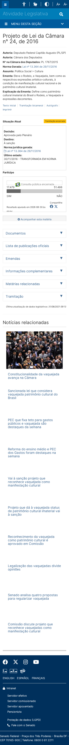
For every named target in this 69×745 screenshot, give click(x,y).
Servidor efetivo (17, 695)
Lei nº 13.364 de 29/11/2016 (39, 66)
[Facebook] (6, 662)
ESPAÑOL (23, 678)
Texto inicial (10, 105)
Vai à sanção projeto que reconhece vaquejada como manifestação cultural (29, 481)
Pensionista (14, 711)
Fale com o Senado (23, 725)
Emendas (13, 259)
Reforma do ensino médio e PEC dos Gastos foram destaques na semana (32, 452)
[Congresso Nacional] (13, 671)
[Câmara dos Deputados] (5, 671)
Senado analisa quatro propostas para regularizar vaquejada (33, 596)
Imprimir (7, 109)
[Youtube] (35, 662)
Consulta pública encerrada (37, 184)
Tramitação (14, 296)
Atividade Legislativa (25, 13)
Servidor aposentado (20, 706)
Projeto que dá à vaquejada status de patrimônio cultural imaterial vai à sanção (34, 511)
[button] (24, 4)
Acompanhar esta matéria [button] (36, 219)
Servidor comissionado (21, 701)
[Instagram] (26, 662)
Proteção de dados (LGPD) (24, 719)
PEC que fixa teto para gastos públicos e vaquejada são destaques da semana (30, 423)
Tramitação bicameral (31, 105)
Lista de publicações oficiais (27, 246)
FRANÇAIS (38, 678)
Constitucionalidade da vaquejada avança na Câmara (33, 376)
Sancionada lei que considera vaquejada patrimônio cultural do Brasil (33, 394)
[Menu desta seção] (6, 23)
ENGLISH (8, 678)
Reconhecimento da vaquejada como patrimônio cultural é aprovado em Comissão (31, 540)
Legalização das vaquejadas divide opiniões (34, 567)
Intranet (11, 688)
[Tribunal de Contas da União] (22, 671)
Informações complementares (29, 271)
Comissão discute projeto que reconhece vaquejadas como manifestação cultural (30, 627)
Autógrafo (52, 105)
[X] (56, 206)
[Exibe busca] (61, 14)
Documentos (16, 233)
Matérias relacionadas (23, 284)
